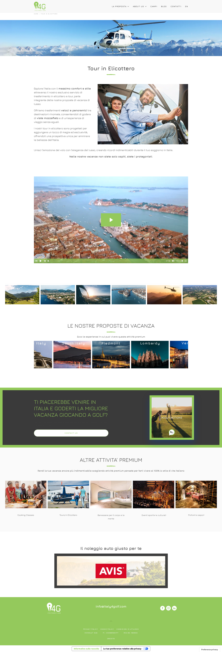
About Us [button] (138, 6)
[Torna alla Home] (39, 6)
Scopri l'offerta (111, 571)
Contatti (176, 6)
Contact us (71, 433)
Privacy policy (90, 629)
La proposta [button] (119, 6)
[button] (29, 360)
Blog (164, 6)
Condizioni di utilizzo (128, 629)
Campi (153, 6)
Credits (111, 638)
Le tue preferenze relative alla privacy (122, 648)
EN (186, 6)
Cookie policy (107, 629)
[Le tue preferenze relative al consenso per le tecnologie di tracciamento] (209, 649)
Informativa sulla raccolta (86, 648)
